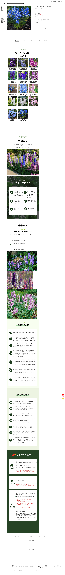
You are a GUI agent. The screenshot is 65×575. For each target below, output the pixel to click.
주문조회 (61, 1)
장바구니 (56, 1)
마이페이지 (59, 1)
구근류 (1, 9)
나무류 (1, 8)
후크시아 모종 (2, 19)
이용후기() (24, 40)
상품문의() (31, 40)
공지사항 (54, 566)
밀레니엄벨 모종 (2, 18)
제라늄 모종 (2, 20)
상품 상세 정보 (17, 40)
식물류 (1, 7)
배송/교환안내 (46, 40)
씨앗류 (1, 6)
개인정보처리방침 (59, 566)
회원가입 (54, 1)
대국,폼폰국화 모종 (3, 21)
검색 (63, 1)
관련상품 (39, 40)
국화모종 (2, 22)
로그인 (51, 1)
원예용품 (2, 10)
